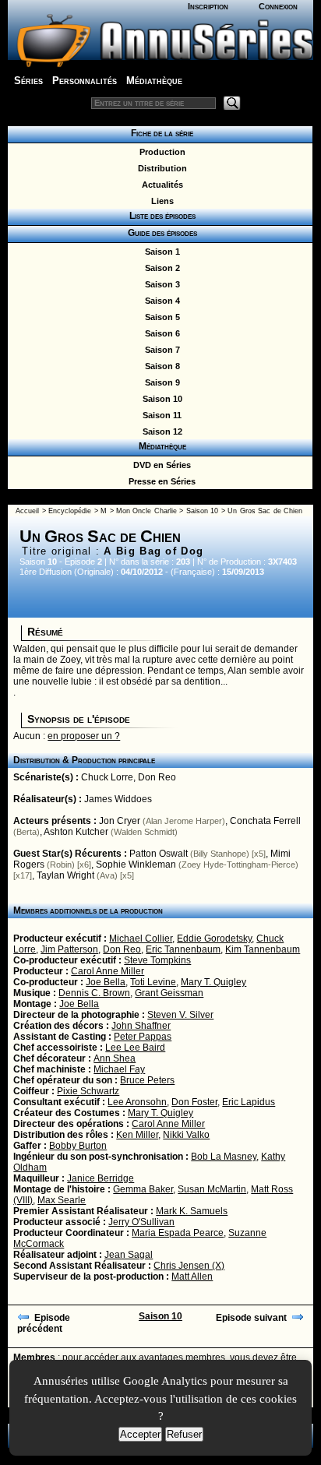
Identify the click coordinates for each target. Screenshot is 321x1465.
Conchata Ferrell (265, 820)
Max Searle (61, 1200)
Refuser (184, 1434)
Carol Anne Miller (107, 971)
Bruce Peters (147, 1080)
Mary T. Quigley (213, 982)
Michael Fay (119, 1069)
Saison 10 (160, 398)
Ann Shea (114, 1058)
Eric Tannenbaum (183, 949)
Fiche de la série (159, 133)
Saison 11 (160, 415)
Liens (160, 201)
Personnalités (84, 80)
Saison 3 (160, 284)
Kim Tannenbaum (262, 949)
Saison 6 (160, 333)
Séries (28, 80)
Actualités (160, 184)
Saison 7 (160, 349)
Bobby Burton (78, 1145)
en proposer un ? (84, 736)
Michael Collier (140, 938)
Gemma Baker (143, 1189)
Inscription (208, 6)
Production (160, 152)
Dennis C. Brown (94, 993)
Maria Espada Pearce (178, 1232)
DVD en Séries (160, 465)
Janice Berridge (100, 1178)
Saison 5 (160, 317)
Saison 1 (160, 251)
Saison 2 (160, 268)
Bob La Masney (223, 1156)
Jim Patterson (69, 949)
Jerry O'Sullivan (141, 1222)
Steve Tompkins (157, 960)
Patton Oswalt (158, 853)
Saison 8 (160, 366)
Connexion (278, 6)
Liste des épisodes (160, 215)
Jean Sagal (128, 1254)
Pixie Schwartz (88, 1091)
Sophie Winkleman (136, 864)
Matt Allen (192, 1276)
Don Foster (194, 1102)
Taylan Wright (65, 875)
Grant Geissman (169, 993)
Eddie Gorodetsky (214, 938)
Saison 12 (160, 431)
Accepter (140, 1434)
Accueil (27, 511)
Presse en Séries (160, 481)
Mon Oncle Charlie (146, 511)
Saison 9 (160, 382)
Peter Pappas (142, 1036)
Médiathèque (154, 80)
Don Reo (157, 777)
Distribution (160, 168)
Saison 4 (160, 300)
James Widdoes (118, 799)
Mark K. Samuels (192, 1211)
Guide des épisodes (160, 232)
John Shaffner (141, 1025)
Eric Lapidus (248, 1102)
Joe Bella (105, 982)
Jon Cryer (119, 820)
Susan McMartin (212, 1189)
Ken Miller (137, 1134)
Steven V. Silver (180, 1014)
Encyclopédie (69, 511)
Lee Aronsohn (137, 1102)
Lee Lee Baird (135, 1047)
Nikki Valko (186, 1134)
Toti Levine (153, 982)
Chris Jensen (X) (188, 1265)
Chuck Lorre (107, 777)
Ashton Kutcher (76, 831)
